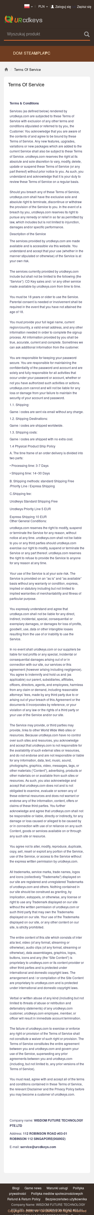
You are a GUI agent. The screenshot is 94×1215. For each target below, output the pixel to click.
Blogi (16, 1188)
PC (47, 53)
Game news (33, 1188)
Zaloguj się (63, 6)
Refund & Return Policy (23, 1199)
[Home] (6, 69)
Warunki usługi (57, 1188)
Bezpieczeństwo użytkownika (66, 1199)
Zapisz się (84, 6)
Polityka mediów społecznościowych (57, 1193)
